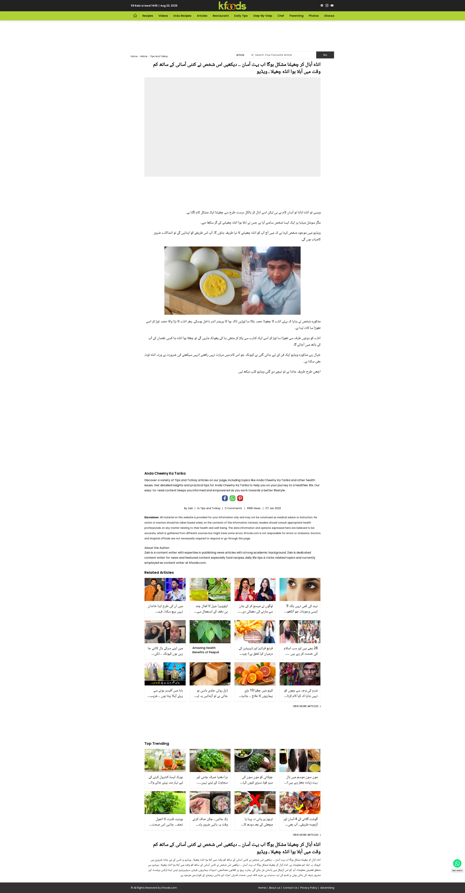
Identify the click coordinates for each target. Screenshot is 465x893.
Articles (202, 16)
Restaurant (221, 16)
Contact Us (290, 888)
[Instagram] (327, 5)
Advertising (327, 888)
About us (274, 888)
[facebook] (322, 5)
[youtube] (332, 5)
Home (262, 888)
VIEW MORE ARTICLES (305, 706)
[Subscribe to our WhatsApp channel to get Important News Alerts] (457, 863)
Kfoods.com (169, 888)
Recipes (147, 16)
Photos (314, 16)
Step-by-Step (262, 16)
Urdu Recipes (182, 16)
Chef (280, 16)
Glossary (330, 16)
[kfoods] (232, 5)
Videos (163, 16)
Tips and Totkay (210, 508)
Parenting (297, 16)
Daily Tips (241, 16)
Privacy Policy (308, 888)
